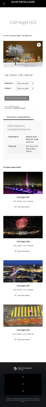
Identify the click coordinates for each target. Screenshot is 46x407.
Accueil (5, 35)
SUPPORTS (8, 83)
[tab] (18, 117)
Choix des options (24, 207)
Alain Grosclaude (23, 1)
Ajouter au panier (17, 98)
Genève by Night (15, 35)
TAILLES (7, 88)
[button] (23, 377)
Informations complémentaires (18, 117)
